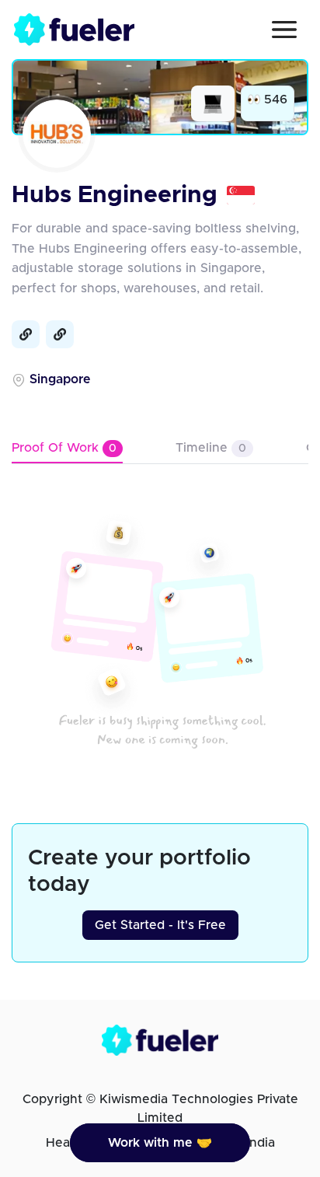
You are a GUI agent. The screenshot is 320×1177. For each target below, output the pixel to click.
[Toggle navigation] (284, 29)
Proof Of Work (64, 448)
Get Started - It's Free (160, 925)
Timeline (211, 448)
